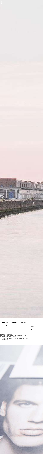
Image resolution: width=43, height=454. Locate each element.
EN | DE (35, 10)
